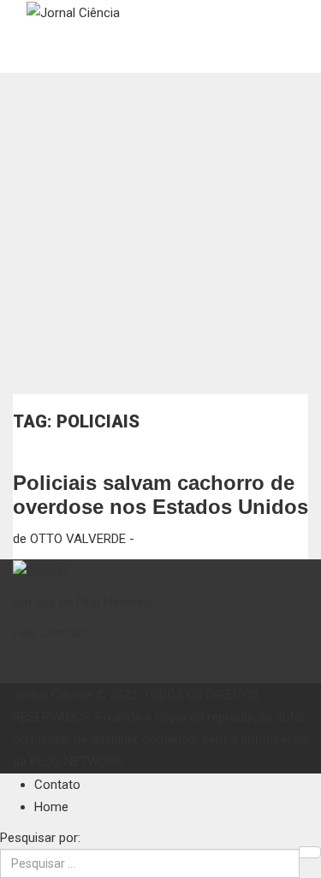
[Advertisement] (160, 233)
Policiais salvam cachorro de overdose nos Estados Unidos (160, 494)
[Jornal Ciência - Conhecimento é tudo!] (73, 12)
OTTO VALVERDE (78, 539)
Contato (57, 784)
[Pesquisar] (310, 852)
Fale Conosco (52, 633)
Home (51, 807)
